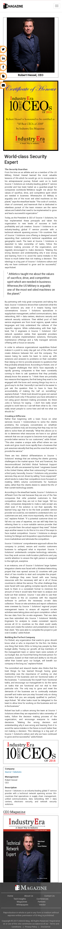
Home (10, 896)
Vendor (42, 904)
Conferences (42, 899)
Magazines (22, 902)
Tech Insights (20, 899)
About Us (28, 896)
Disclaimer (45, 927)
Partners (41, 902)
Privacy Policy (31, 927)
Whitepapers (22, 904)
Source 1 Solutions (13, 772)
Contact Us (49, 896)
